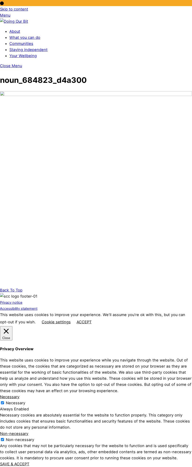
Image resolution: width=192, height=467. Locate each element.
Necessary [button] (9, 396)
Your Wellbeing (23, 55)
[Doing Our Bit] (14, 21)
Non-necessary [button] (14, 433)
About (14, 31)
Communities (21, 43)
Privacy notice (11, 302)
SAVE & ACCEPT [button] (14, 464)
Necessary (15, 403)
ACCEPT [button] (84, 322)
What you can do (24, 37)
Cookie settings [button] (56, 322)
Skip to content (14, 9)
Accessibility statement (18, 308)
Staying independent (28, 49)
